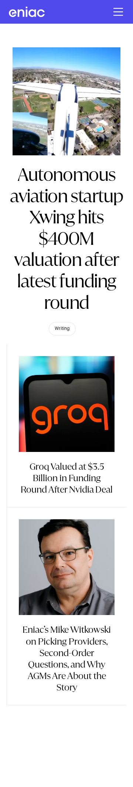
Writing (62, 328)
